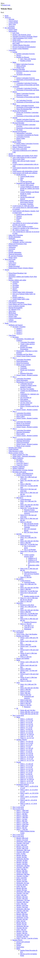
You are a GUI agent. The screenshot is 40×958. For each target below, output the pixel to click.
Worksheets (27, 629)
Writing (18, 945)
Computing (15, 81)
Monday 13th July (21, 931)
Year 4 (14, 420)
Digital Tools (20, 67)
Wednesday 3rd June (22, 883)
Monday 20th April (22, 838)
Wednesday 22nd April (23, 841)
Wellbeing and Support (16, 325)
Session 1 (19, 328)
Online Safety (16, 40)
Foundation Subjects (22, 784)
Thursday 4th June (22, 885)
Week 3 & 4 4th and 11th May (29, 504)
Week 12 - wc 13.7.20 (27, 738)
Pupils (6, 323)
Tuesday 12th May (22, 864)
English (14, 52)
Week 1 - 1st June (21, 819)
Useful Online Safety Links (20, 299)
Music (14, 104)
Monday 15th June (22, 897)
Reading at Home (25, 60)
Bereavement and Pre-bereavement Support (27, 201)
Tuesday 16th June (22, 898)
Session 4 (19, 333)
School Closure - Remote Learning (27, 375)
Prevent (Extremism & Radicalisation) (24, 47)
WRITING (19, 603)
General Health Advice (27, 176)
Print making (24, 399)
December (15, 287)
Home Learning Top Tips (20, 454)
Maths (14, 62)
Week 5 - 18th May (22, 817)
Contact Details (13, 22)
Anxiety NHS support (27, 185)
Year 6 (14, 437)
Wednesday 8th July (22, 926)
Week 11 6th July (25, 703)
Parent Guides (20, 138)
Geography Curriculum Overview (26, 88)
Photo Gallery (20, 416)
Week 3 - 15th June (22, 822)
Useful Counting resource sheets (29, 555)
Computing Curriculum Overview (26, 83)
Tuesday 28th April (22, 848)
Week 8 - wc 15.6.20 (26, 731)
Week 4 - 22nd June (22, 824)
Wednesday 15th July (22, 935)
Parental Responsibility (16, 307)
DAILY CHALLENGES (24, 475)
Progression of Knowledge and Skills (27, 79)
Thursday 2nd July (22, 919)
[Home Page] (5, 5)
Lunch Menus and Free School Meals (20, 304)
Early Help (15, 33)
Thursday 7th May (22, 860)
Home (6, 16)
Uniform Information (15, 318)
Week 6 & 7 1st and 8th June (29, 508)
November (15, 285)
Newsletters (12, 264)
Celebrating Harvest (26, 384)
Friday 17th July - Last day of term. (27, 938)
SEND (11, 154)
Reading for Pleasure (22, 57)
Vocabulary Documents (23, 74)
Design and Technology (19, 111)
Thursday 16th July (22, 936)
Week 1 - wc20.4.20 (26, 719)
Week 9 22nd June (26, 700)
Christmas (23, 366)
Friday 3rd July (21, 921)
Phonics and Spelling (22, 658)
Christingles (23, 396)
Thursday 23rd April (22, 843)
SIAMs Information (15, 237)
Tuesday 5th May (21, 857)
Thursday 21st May (22, 876)
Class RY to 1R (29, 627)
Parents (7, 269)
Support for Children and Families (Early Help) (23, 155)
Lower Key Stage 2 (22, 463)
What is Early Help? (18, 159)
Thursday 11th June (22, 893)
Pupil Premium (13, 245)
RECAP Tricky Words (31, 532)
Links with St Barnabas (16, 235)
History (14, 92)
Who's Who (12, 24)
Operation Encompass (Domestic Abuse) (24, 36)
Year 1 (14, 358)
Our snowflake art (25, 397)
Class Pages (12, 335)
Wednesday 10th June (23, 891)
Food (18, 219)
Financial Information (15, 254)
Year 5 (14, 428)
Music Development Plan (24, 109)
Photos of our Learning (23, 365)
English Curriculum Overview (25, 54)
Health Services (21, 174)
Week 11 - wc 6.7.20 (26, 736)
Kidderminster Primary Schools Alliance (21, 268)
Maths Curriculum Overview (25, 64)
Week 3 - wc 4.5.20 (26, 722)
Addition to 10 (32, 558)
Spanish (14, 117)
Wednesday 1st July (22, 917)
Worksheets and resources (29, 697)
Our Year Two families (27, 389)
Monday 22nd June (22, 905)
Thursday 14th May (22, 867)
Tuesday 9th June (21, 890)
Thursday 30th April (22, 852)
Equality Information (15, 252)
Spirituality (12, 238)
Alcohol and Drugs (26, 181)
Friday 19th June (21, 904)
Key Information (10, 28)
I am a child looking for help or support (24, 157)
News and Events (10, 259)
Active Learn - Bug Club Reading (26, 634)
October (14, 283)
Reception (15, 337)
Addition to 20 (32, 560)
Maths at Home (21, 66)
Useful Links (13, 321)
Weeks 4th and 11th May (27, 710)
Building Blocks (17, 940)
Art (13, 98)
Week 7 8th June (25, 693)
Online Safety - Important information (24, 456)
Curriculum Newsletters (27, 342)
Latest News (12, 263)
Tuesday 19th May (22, 872)
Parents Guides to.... (18, 297)
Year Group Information (23, 415)
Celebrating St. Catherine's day (29, 394)
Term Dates (12, 311)
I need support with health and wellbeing (24, 173)
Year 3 (14, 411)
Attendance (12, 275)
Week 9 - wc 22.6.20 (26, 732)
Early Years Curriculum (19, 149)
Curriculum (12, 50)
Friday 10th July (21, 929)
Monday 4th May (21, 855)
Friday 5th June (21, 886)
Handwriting (20, 947)
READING (19, 579)
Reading (18, 943)
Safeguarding (13, 31)
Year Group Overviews (19, 145)
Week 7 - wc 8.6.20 (26, 729)
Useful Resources (25, 499)
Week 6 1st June (25, 691)
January (14, 288)
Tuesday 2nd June (21, 881)
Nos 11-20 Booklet (30, 549)
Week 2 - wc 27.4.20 (26, 720)
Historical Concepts (22, 95)
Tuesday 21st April (22, 840)
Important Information (23, 425)
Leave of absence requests (17, 306)
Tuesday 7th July (21, 924)
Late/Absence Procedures (16, 302)
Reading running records (31, 596)
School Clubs (13, 316)
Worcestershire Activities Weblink (22, 470)
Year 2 (14, 377)
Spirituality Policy (17, 240)
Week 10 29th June (26, 701)
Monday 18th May (22, 871)
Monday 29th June (22, 914)
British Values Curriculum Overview (27, 143)
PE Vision (19, 130)
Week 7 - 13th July (22, 829)
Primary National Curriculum (21, 147)
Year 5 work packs (18, 834)
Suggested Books (29, 582)
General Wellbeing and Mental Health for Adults (29, 192)
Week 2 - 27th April (22, 812)
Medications (12, 313)
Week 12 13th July (26, 496)
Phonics (18, 55)
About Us (8, 17)
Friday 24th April (21, 845)
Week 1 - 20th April (22, 810)
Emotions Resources (30, 622)
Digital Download (14, 266)
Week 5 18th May (25, 484)
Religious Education (18, 69)
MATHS (19, 534)
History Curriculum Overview (25, 93)
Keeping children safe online (17, 280)
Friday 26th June (21, 912)
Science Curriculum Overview (25, 78)
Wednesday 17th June (23, 900)
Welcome (11, 19)
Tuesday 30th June (22, 916)
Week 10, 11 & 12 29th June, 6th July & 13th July (29, 598)
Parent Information (22, 361)
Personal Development (19, 131)
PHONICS (19, 498)
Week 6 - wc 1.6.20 (26, 727)
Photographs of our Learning (25, 382)
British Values (16, 142)
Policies (18, 140)
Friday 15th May (21, 869)
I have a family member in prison (22, 226)
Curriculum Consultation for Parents (27, 135)
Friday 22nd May (21, 878)
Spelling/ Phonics (21, 739)
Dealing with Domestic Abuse (21, 35)
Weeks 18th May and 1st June (29, 712)
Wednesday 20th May (23, 874)
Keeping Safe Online (15, 447)
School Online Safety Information (22, 292)
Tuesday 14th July (21, 933)
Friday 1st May (21, 853)
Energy (18, 221)
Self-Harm (23, 195)
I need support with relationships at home (25, 171)
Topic (18, 682)
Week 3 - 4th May (21, 814)
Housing (19, 218)
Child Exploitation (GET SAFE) (22, 38)
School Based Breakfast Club (18, 273)
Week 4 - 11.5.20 (25, 746)
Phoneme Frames (29, 510)
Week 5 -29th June (22, 826)
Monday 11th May (22, 862)
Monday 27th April (22, 847)
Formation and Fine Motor (24, 354)
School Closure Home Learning (26, 356)
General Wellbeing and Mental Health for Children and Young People (29, 188)
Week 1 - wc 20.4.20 (26, 741)
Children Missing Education (21, 45)
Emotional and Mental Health (25, 183)
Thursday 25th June (22, 910)
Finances (19, 216)
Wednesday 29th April (23, 850)
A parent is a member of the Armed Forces (25, 228)
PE (17, 708)
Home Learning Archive (16, 453)
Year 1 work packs (18, 631)
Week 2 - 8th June (21, 821)
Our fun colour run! (26, 403)
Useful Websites (13, 449)
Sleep (22, 178)
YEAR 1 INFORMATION (24, 473)
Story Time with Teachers (28, 59)
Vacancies (12, 26)
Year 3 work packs (18, 807)
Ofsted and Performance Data (18, 244)
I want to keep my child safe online (23, 206)
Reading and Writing (22, 636)
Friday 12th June (21, 895)
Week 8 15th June (25, 694)
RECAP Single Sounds (31, 523)
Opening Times (13, 314)
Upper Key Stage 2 (22, 465)
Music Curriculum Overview (25, 105)
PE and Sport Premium (16, 256)
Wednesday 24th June (23, 909)
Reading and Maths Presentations (26, 348)
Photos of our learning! (23, 423)
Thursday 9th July (21, 928)
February (15, 290)
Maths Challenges (17, 458)
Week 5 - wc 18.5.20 (26, 726)
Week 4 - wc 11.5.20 (26, 724)
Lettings (11, 320)
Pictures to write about (27, 605)
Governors (12, 249)
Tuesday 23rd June (22, 907)
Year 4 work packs (18, 809)
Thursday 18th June (22, 902)
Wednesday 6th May (22, 859)
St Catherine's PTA (14, 309)
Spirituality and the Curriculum (21, 242)
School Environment (22, 363)
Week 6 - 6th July (21, 828)
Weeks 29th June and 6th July (29, 713)
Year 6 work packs (18, 836)
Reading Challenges (18, 466)
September (15, 282)
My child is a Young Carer (20, 230)
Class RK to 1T (29, 625)
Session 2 (19, 330)
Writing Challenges (18, 468)
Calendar (11, 261)
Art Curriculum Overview (24, 100)
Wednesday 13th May (23, 866)
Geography (15, 86)
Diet (21, 180)
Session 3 (19, 332)
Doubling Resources (30, 572)
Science (14, 76)
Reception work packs (19, 472)
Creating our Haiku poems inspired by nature (28, 386)
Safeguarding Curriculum (24, 133)
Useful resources (25, 536)
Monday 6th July (21, 923)
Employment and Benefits (24, 214)
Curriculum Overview (23, 136)
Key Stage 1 (20, 461)
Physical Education (18, 123)
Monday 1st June (21, 879)
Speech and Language (23, 942)
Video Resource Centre (16, 451)
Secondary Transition (26, 204)
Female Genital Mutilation (20, 48)
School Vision (13, 29)
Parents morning (25, 404)
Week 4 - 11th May (22, 815)
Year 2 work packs (18, 715)
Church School (13, 21)
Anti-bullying (13, 301)
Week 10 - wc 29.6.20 (27, 734)
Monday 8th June (21, 888)
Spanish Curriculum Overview (25, 119)
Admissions (12, 247)
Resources (27, 707)
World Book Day (25, 401)
